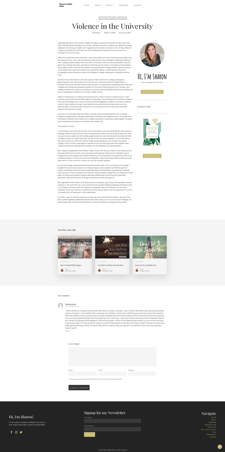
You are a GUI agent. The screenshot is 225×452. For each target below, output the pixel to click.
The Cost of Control (208, 430)
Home (213, 417)
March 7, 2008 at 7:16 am (72, 306)
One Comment (125, 33)
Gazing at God (210, 425)
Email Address (89, 426)
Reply (68, 331)
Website (131, 370)
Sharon (98, 33)
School (122, 18)
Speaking (212, 422)
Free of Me (212, 427)
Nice (214, 432)
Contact (213, 437)
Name (71, 370)
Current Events (108, 18)
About (213, 420)
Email (100, 370)
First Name (88, 417)
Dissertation (211, 435)
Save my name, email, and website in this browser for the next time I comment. (96, 379)
